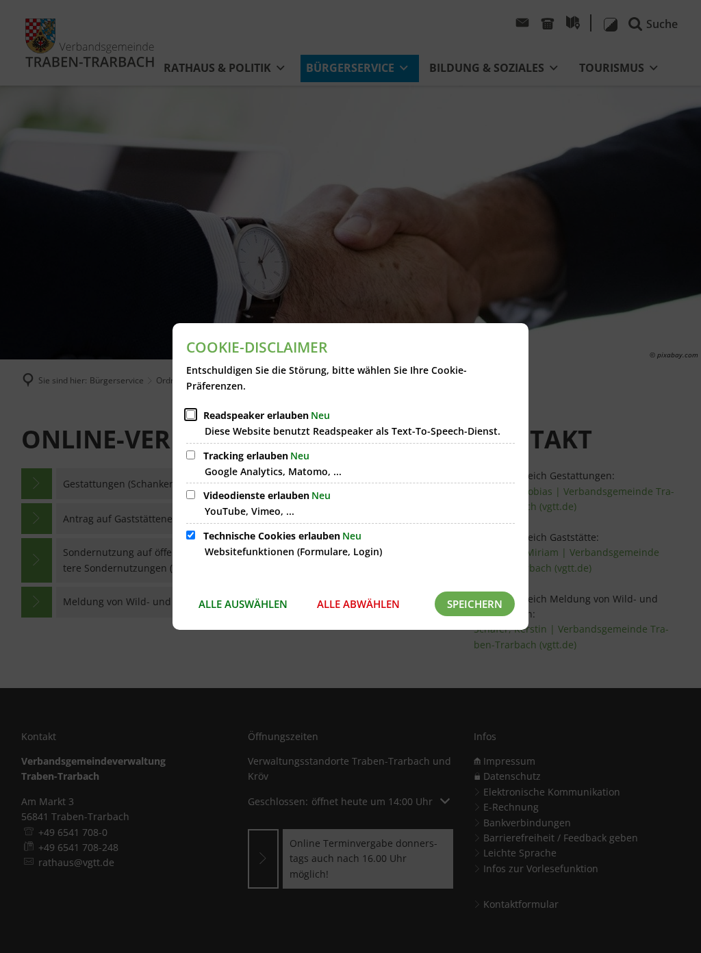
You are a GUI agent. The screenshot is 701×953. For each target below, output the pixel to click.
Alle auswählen (243, 604)
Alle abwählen (358, 604)
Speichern (474, 604)
